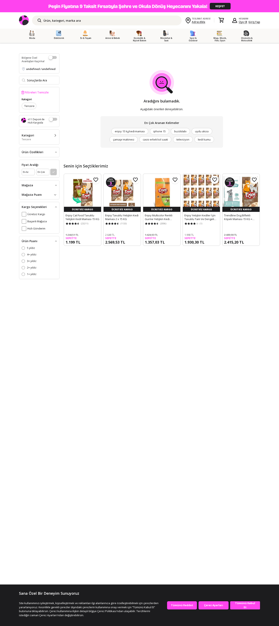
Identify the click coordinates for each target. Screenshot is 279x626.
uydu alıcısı (202, 131)
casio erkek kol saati (155, 139)
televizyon (182, 139)
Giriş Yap (254, 22)
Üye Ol (243, 22)
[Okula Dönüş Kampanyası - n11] (139, 6)
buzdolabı (180, 131)
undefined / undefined (41, 69)
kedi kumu (204, 139)
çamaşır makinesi (123, 139)
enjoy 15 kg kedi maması (130, 131)
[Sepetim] (221, 20)
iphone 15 (159, 131)
